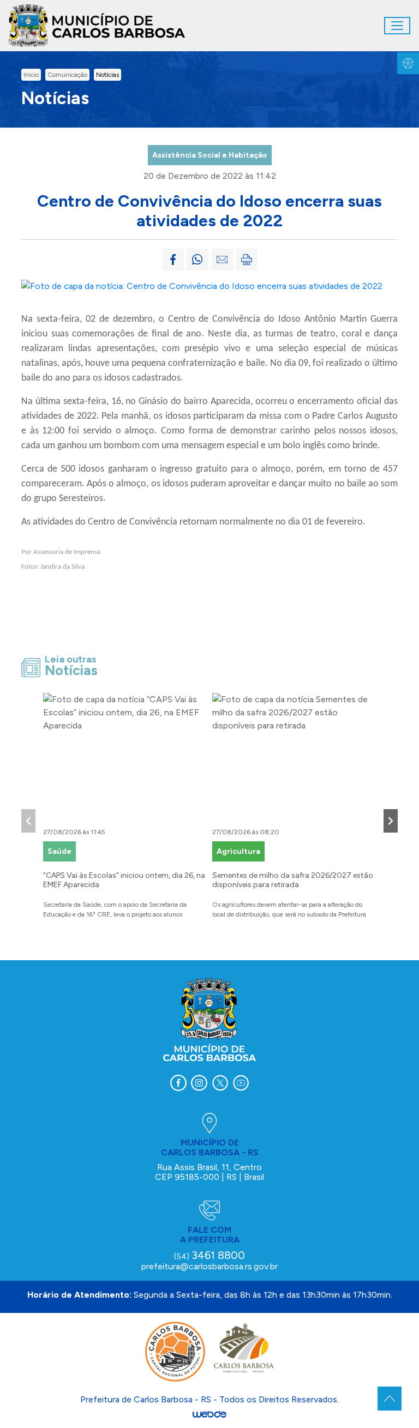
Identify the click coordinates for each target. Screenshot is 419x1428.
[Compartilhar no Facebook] (173, 259)
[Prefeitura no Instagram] (199, 1083)
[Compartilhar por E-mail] (222, 259)
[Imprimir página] (247, 259)
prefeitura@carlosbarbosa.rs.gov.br (209, 1266)
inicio (31, 75)
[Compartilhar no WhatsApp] (197, 259)
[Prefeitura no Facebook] (178, 1083)
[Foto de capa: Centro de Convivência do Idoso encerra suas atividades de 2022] (201, 285)
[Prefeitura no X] (220, 1083)
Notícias (107, 75)
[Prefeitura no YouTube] (240, 1083)
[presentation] (28, 821)
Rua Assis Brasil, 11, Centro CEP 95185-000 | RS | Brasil (209, 1172)
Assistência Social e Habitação (209, 155)
